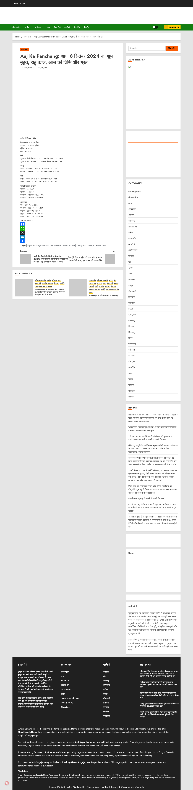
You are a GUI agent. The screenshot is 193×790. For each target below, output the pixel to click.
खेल (48, 27)
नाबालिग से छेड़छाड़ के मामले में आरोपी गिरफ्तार (146, 498)
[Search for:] (146, 48)
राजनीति (62, 283)
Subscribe (174, 27)
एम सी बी (43, 280)
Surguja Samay (94, 786)
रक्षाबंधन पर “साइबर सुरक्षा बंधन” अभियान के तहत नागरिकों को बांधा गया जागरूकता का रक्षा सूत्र (152, 429)
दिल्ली (96, 286)
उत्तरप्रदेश (132, 238)
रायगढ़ (36, 286)
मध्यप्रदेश (92, 289)
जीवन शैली (57, 27)
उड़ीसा (130, 232)
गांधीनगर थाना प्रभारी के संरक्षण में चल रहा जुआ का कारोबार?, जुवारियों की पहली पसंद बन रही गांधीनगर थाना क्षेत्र (158, 684)
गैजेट (94, 283)
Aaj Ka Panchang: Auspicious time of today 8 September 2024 (51, 245)
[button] (161, 27)
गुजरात (91, 283)
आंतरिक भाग (133, 226)
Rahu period (81, 245)
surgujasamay (28, 68)
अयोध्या (131, 215)
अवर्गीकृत (131, 220)
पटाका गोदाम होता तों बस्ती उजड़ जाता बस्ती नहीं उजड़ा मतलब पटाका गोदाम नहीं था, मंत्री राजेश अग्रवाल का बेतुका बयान (159, 695)
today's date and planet (97, 245)
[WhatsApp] (67, 228)
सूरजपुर (50, 286)
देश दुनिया (77, 27)
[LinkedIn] (67, 237)
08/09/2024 (43, 68)
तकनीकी (67, 27)
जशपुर (59, 280)
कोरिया (49, 280)
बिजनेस (86, 27)
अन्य (130, 203)
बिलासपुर (56, 283)
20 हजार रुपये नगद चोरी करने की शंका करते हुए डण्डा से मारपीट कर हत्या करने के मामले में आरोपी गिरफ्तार (150, 438)
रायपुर (41, 286)
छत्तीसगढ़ (38, 27)
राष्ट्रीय (26, 27)
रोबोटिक (131, 390)
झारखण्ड (116, 283)
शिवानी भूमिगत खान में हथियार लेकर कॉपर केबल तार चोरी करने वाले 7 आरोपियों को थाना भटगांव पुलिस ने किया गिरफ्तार (158, 714)
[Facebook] (67, 224)
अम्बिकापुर (38, 280)
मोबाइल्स (97, 289)
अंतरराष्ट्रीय (16, 27)
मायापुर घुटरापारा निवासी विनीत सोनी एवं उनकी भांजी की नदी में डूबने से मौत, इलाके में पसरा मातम (159, 704)
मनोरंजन (131, 349)
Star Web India (137, 786)
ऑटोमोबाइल (132, 250)
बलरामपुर (50, 283)
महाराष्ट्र (131, 355)
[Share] (67, 241)
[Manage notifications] (7, 783)
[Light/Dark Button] (155, 27)
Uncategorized (134, 191)
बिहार (130, 338)
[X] (67, 233)
